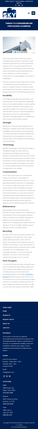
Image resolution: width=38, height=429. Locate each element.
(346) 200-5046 (8, 404)
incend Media (17, 427)
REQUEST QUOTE (8, 319)
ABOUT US (6, 324)
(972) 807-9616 (8, 393)
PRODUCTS (6, 315)
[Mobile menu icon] (33, 13)
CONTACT (6, 328)
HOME (5, 311)
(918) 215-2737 (7, 415)
